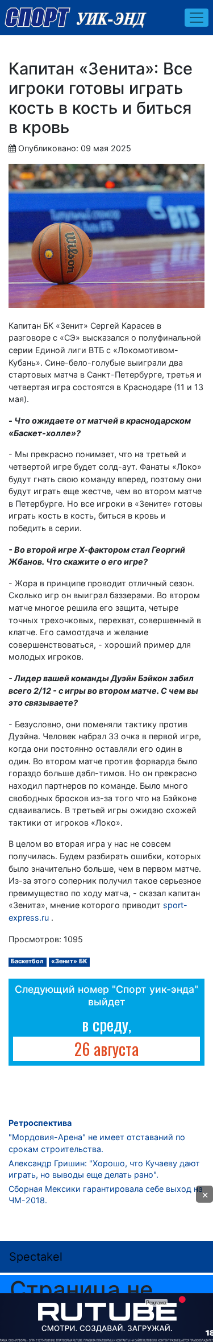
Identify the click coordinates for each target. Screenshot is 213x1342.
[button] (204, 1194)
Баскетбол (27, 961)
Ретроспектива (40, 1123)
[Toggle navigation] (196, 18)
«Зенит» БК (69, 961)
